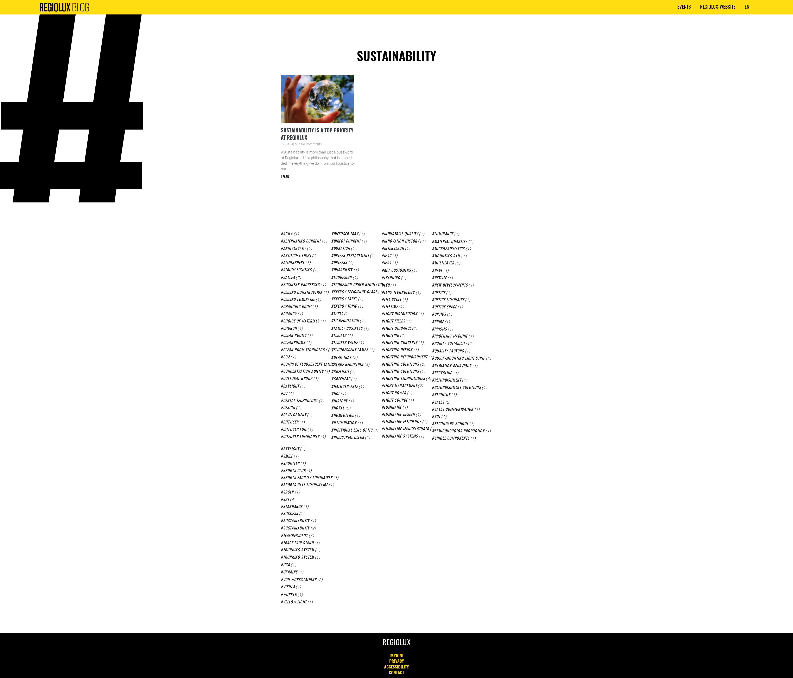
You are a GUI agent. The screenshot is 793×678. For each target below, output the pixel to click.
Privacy (396, 661)
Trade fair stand (298, 543)
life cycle (393, 300)
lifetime (391, 307)
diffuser (290, 422)
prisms (440, 329)
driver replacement (351, 256)
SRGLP (288, 492)
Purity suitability (450, 344)
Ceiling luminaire (299, 300)
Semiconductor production (459, 431)
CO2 (286, 357)
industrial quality (401, 234)
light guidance (397, 329)
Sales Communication (454, 410)
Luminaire (393, 407)
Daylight (291, 386)
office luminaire (449, 300)
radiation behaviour (452, 366)
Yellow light (295, 602)
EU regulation (346, 321)
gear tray (342, 358)
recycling (443, 373)
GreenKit (341, 372)
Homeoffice (344, 416)
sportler (291, 464)
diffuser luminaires (301, 437)
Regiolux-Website (717, 7)
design (289, 408)
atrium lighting (297, 270)
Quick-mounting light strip (459, 358)
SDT (437, 417)
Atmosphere (294, 263)
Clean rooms (294, 336)
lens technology (399, 293)
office (439, 293)
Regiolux (442, 395)
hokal (339, 408)
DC (285, 394)
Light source (396, 400)
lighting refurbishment (405, 357)
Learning (392, 278)
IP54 (388, 263)
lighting (391, 336)
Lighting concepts (401, 343)
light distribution (400, 314)
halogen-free (346, 387)
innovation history (401, 241)
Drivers (340, 263)
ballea (289, 278)
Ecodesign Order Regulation (359, 285)
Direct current (347, 241)
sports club (294, 471)
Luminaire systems (401, 436)
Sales (439, 402)
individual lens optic (353, 430)
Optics (440, 314)
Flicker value (346, 343)
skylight (291, 449)
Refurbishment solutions (457, 388)
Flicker (340, 336)
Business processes (301, 285)
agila (288, 234)
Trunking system (298, 557)
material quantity (450, 242)
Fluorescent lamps (351, 350)
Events (684, 7)
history (341, 401)
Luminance (443, 234)
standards (293, 507)
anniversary (294, 249)
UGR (286, 565)
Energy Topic (345, 306)
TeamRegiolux (295, 536)
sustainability (296, 521)
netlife (440, 278)
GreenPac (342, 379)
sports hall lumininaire (305, 485)
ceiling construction (303, 293)
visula (289, 587)
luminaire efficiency (402, 422)
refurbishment (447, 380)
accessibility (396, 667)
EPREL (338, 314)
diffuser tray (346, 234)
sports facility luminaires (307, 478)
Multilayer (444, 263)
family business (348, 329)
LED (386, 285)
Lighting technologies (404, 379)
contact (396, 673)
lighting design (398, 350)
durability (343, 270)
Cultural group (297, 379)
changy (290, 314)
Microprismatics (449, 249)
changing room (297, 307)
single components (452, 438)
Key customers (397, 270)
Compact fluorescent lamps (309, 364)
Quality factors (449, 351)
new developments (451, 285)
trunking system (298, 550)
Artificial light (297, 256)
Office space (445, 307)
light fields (394, 321)
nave (438, 271)
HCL (337, 394)
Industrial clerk (349, 438)
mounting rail (447, 256)
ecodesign (343, 278)
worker (290, 595)
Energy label (345, 299)
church (290, 329)
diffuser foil (295, 430)
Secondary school (451, 424)
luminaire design (399, 415)
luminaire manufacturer (406, 429)
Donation (342, 249)
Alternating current (302, 241)
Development (294, 415)
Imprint (396, 656)
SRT (286, 500)
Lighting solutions (401, 364)
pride (439, 322)
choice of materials (301, 321)
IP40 (388, 256)
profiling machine (451, 336)
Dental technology (300, 401)
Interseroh (394, 249)
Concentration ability (303, 371)
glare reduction (348, 365)
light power (395, 393)
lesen (285, 177)
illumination (345, 423)
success (290, 514)
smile (288, 456)
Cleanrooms (294, 343)
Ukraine (290, 572)
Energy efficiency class (355, 292)
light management (400, 386)
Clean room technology (305, 350)
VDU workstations (300, 580)
